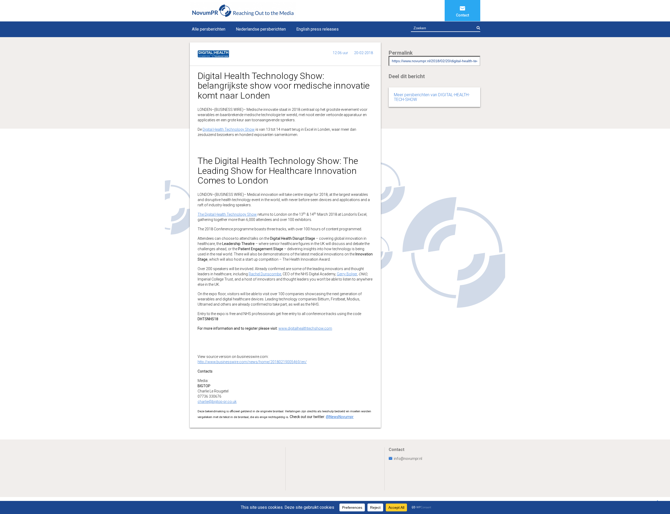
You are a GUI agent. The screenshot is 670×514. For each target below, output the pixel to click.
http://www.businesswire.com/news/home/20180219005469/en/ (252, 362)
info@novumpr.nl (408, 458)
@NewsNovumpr (340, 417)
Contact (462, 15)
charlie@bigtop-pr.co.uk (217, 401)
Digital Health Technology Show (229, 129)
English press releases (317, 29)
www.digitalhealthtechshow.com (305, 328)
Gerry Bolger (347, 274)
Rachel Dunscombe (265, 274)
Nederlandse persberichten (261, 29)
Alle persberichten (208, 29)
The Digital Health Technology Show (227, 214)
